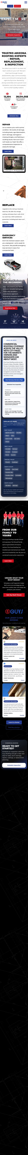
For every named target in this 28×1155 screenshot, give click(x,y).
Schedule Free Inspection (14, 384)
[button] (3, 190)
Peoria (7, 454)
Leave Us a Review (14, 722)
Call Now (10, 6)
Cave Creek (15, 469)
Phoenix (8, 462)
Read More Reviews (14, 727)
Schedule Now (14, 116)
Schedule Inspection (14, 35)
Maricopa (15, 485)
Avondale (8, 449)
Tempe (7, 441)
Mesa (12, 435)
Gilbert (7, 435)
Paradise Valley (9, 475)
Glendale (8, 452)
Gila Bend (8, 485)
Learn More (8, 152)
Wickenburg (9, 478)
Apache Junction (10, 432)
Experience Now (10, 308)
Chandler (19, 432)
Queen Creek (9, 438)
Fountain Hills (9, 472)
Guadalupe (15, 462)
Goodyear (14, 452)
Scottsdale (18, 475)
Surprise (13, 454)
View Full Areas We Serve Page (14, 380)
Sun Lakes (17, 438)
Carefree (8, 469)
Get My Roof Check (14, 595)
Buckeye (15, 449)
